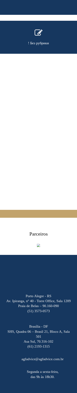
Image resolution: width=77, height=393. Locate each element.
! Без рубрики (38, 43)
